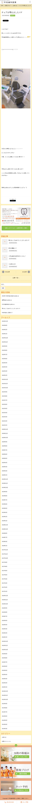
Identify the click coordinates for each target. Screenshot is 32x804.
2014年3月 (4, 728)
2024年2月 (4, 329)
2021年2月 (4, 421)
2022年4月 (4, 362)
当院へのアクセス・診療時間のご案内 (16, 228)
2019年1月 (4, 520)
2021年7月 (4, 400)
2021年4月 (4, 412)
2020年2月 (4, 470)
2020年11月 (5, 433)
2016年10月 (5, 603)
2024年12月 (5, 321)
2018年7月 (4, 537)
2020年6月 (4, 454)
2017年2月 (4, 587)
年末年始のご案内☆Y (7, 312)
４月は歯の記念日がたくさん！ (17, 256)
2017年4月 (4, 579)
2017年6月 (4, 570)
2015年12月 (5, 641)
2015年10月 (5, 649)
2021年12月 (5, 379)
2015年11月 (5, 645)
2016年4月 (4, 624)
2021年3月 (4, 416)
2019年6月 (4, 504)
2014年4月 (4, 724)
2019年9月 (4, 491)
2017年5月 (4, 574)
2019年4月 (4, 512)
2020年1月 (4, 475)
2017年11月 (5, 554)
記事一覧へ (16, 277)
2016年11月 (5, 599)
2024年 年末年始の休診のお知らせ (10, 296)
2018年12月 (5, 524)
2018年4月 (4, 541)
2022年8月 (4, 350)
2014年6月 (4, 716)
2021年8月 (4, 396)
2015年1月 (4, 687)
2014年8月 (4, 707)
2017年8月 (4, 566)
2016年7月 (4, 616)
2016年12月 (5, 595)
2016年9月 (4, 608)
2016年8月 (4, 612)
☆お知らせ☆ (12, 264)
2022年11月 (5, 342)
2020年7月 (4, 450)
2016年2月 (4, 633)
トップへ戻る (16, 745)
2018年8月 (4, 533)
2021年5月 (4, 408)
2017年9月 (4, 562)
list (12, 199)
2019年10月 (5, 487)
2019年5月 (4, 508)
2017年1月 (4, 591)
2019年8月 (4, 495)
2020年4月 (4, 462)
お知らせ (13, 15)
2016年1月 (4, 637)
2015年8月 (4, 657)
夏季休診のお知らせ (7, 300)
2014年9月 (4, 703)
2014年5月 (4, 720)
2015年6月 (4, 666)
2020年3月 (4, 466)
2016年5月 (4, 620)
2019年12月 (5, 479)
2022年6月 (4, 358)
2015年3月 (4, 678)
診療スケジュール (6, 741)
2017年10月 (5, 558)
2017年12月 (5, 549)
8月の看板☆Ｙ (13, 248)
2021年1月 (4, 425)
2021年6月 (4, 404)
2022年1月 (4, 375)
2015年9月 (4, 653)
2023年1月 (4, 333)
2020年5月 (4, 458)
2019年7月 (4, 500)
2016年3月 (4, 628)
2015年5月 (4, 670)
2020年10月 (5, 437)
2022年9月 (4, 346)
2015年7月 (4, 662)
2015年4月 (4, 674)
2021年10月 (5, 387)
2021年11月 (5, 383)
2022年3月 (4, 367)
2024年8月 (4, 325)
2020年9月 (4, 441)
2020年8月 (4, 446)
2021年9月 (4, 391)
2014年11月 (5, 695)
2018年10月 (5, 529)
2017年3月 (4, 583)
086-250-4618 (10, 802)
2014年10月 (5, 699)
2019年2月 (4, 516)
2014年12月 (5, 691)
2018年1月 (4, 545)
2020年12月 (5, 429)
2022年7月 (4, 354)
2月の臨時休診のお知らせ (8, 304)
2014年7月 (4, 712)
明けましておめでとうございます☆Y (19, 240)
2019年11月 (5, 483)
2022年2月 (4, 371)
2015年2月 (4, 682)
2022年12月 (5, 337)
